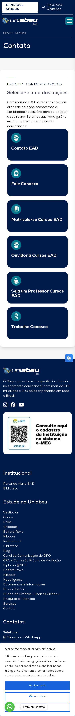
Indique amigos (15, 7)
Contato (9, 608)
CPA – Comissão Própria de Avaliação (32, 560)
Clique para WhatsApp (54, 7)
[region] (37, 679)
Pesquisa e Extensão (19, 599)
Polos (7, 522)
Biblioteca (10, 488)
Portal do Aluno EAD (18, 483)
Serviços (9, 603)
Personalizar (37, 696)
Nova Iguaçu (12, 579)
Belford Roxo (13, 531)
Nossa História (14, 589)
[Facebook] (13, 405)
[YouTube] (21, 405)
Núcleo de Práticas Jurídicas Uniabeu (31, 594)
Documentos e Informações (24, 584)
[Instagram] (5, 405)
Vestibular (10, 512)
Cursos (8, 517)
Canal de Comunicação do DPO (27, 555)
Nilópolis (9, 536)
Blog (6, 551)
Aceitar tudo (37, 685)
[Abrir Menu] (69, 21)
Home (7, 33)
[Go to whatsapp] (10, 707)
